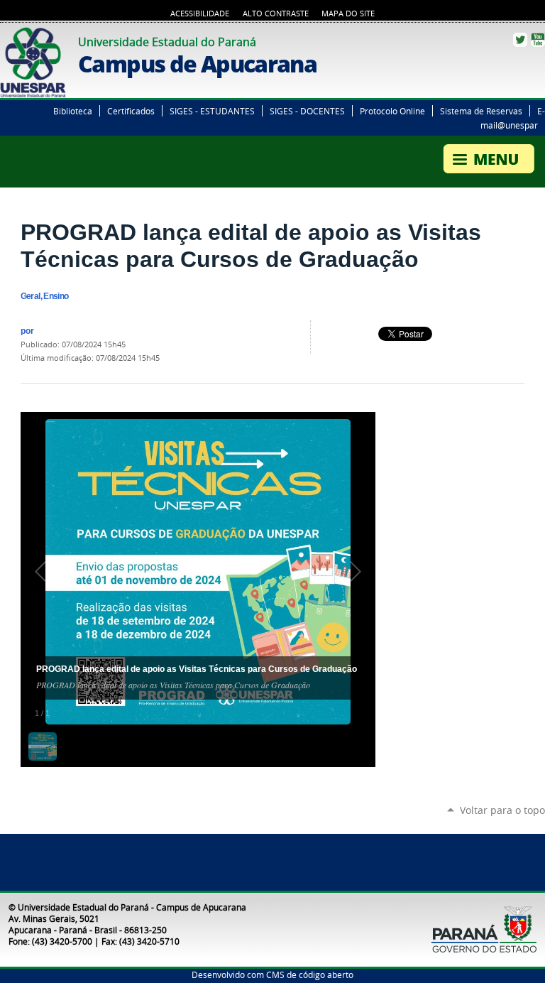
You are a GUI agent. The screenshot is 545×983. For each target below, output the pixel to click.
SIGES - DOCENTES (307, 110)
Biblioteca (72, 110)
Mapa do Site (348, 13)
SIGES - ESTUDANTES (212, 110)
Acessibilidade (199, 13)
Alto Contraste (276, 13)
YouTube (538, 40)
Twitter (520, 40)
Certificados (131, 110)
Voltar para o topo (502, 810)
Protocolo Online (392, 110)
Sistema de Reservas (481, 110)
